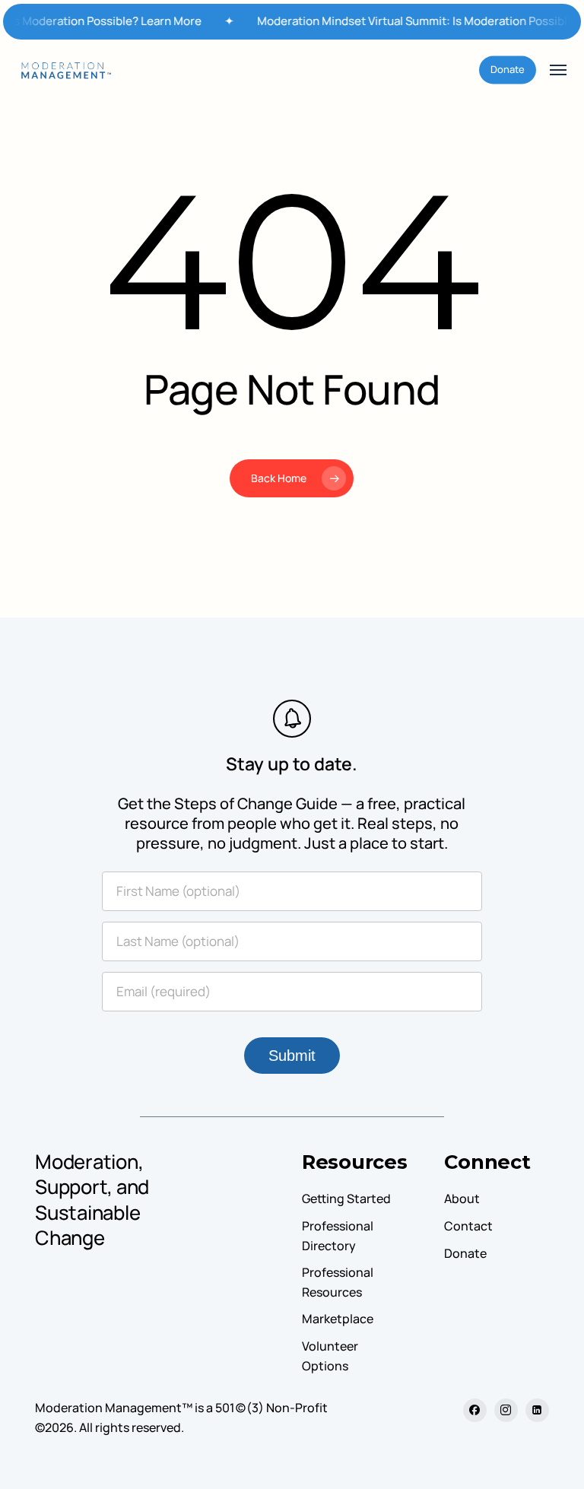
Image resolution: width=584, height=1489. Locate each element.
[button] (558, 70)
